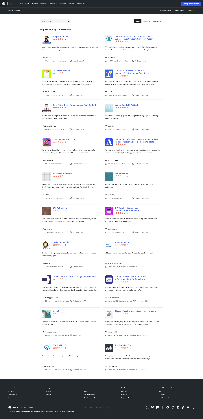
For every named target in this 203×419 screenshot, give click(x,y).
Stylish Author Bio (61, 242)
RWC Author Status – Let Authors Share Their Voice (127, 209)
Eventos (124, 391)
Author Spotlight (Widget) (127, 105)
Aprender (87, 388)
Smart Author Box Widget (64, 139)
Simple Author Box (61, 36)
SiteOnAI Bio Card (61, 345)
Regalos (125, 398)
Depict (56, 311)
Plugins (48, 394)
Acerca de (12, 388)
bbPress (163, 394)
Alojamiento (12, 394)
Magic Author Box (123, 345)
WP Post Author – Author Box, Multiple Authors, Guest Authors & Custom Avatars (134, 37)
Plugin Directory (14, 10)
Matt (161, 391)
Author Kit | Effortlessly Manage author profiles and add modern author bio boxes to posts (136, 140)
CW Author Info (60, 208)
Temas (48, 391)
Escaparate (50, 388)
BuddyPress (164, 398)
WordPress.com (165, 388)
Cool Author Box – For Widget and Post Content (74, 105)
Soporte (87, 391)
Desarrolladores (89, 394)
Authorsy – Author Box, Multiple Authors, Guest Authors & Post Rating (132, 72)
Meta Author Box (122, 242)
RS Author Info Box (61, 71)
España (31, 407)
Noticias (11, 391)
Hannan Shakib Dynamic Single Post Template (135, 311)
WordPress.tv (89, 398)
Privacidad (12, 398)
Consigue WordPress (191, 4)
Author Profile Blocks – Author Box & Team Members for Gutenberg (130, 277)
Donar (124, 394)
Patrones (49, 398)
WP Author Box (122, 174)
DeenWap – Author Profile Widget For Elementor (74, 276)
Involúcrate (125, 388)
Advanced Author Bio (62, 174)
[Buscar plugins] (69, 21)
